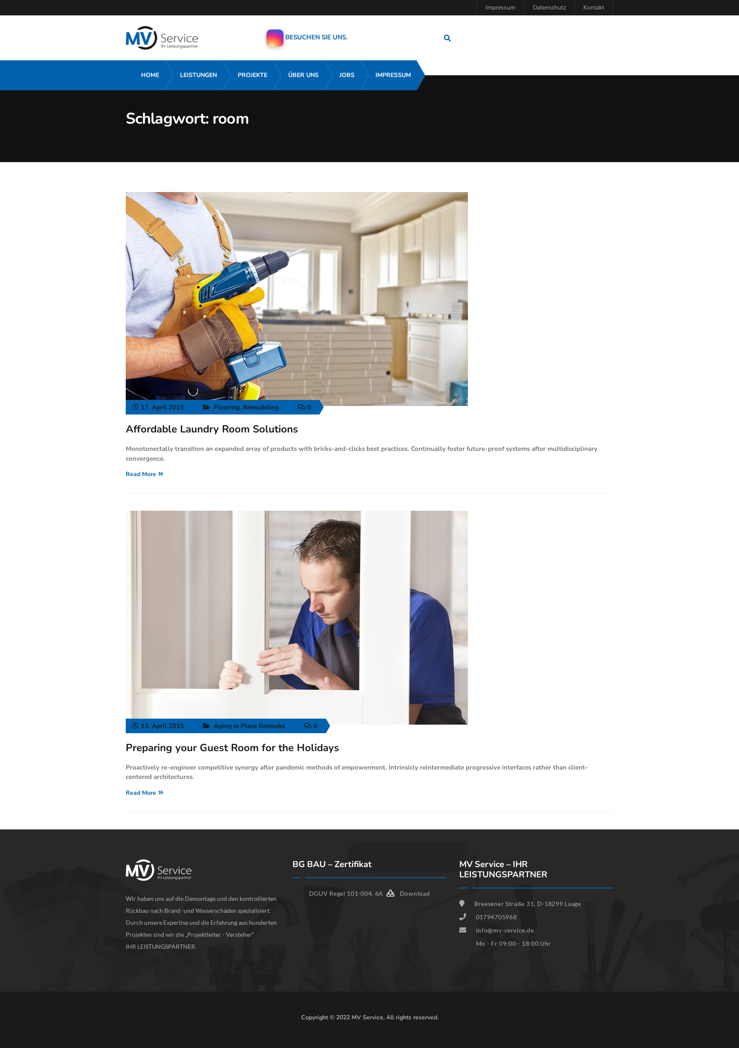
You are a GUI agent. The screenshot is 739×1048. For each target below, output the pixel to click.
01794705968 (496, 917)
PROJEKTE (252, 75)
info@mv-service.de (505, 930)
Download (414, 893)
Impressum (500, 7)
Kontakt (593, 7)
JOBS (347, 75)
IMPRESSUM (393, 75)
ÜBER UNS (303, 75)
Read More (141, 474)
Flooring (226, 407)
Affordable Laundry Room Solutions (212, 429)
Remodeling (261, 407)
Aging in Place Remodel (249, 726)
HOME (150, 75)
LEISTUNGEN (198, 75)
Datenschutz (549, 7)
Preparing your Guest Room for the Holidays (232, 748)
